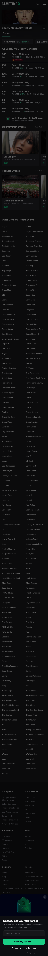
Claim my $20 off (22, 942)
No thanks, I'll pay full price (24, 948)
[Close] (45, 897)
